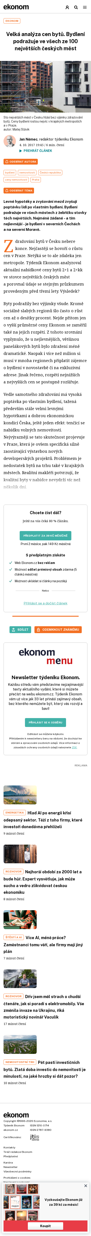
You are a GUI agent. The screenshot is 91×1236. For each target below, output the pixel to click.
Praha (35, 179)
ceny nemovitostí (16, 179)
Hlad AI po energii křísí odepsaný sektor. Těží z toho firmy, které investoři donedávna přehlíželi (43, 820)
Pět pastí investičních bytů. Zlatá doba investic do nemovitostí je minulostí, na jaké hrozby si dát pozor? (45, 1069)
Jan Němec (28, 139)
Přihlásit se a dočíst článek (45, 603)
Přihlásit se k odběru (45, 722)
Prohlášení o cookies (17, 1177)
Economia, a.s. (43, 1121)
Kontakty (9, 1147)
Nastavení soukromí (16, 1182)
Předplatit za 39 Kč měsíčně (45, 535)
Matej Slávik (21, 129)
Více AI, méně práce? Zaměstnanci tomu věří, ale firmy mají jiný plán (43, 944)
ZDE (74, 747)
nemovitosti (27, 172)
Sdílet (22, 629)
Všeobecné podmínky (17, 1171)
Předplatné (11, 1156)
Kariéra (8, 1162)
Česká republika (50, 172)
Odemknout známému (60, 629)
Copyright (10, 1121)
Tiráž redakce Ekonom (18, 1151)
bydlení (10, 172)
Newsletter (11, 1167)
